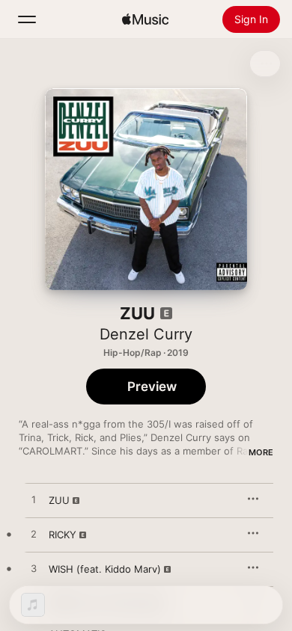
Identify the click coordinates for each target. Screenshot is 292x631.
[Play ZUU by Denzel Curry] (34, 500)
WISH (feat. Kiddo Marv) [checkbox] (105, 569)
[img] (145, 19)
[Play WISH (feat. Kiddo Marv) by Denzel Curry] (34, 569)
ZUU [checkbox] (59, 500)
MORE (261, 452)
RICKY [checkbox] (62, 535)
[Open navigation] (26, 19)
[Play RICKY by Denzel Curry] (34, 534)
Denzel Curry (146, 334)
